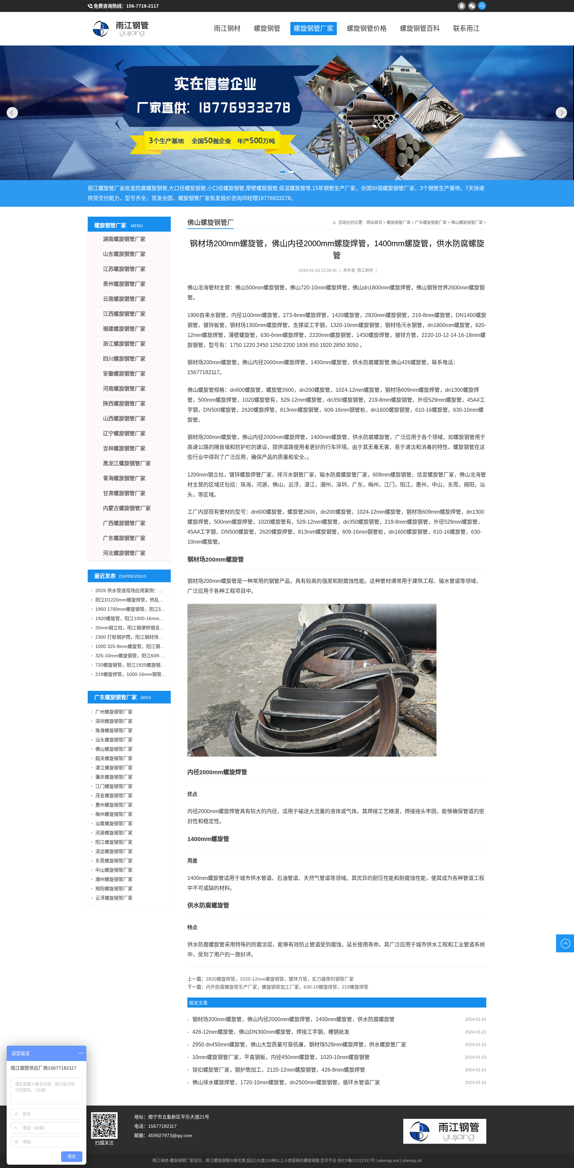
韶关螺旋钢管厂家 (114, 758)
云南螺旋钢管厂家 (124, 299)
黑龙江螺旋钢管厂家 (127, 463)
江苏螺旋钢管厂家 (124, 269)
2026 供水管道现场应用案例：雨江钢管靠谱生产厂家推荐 (154, 590)
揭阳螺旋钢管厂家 (114, 888)
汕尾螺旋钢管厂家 (114, 823)
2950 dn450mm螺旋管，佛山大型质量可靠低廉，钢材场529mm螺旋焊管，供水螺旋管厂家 (299, 1044)
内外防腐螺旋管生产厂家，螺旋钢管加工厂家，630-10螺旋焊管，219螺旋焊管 (287, 987)
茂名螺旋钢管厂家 (114, 795)
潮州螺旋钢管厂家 (114, 879)
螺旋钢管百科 (420, 28)
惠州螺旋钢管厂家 (114, 804)
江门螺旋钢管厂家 (114, 786)
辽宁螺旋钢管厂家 (124, 433)
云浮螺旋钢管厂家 (114, 898)
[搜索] (482, 5)
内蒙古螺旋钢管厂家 (127, 508)
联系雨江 (466, 28)
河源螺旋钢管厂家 (114, 832)
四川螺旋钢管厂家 (124, 359)
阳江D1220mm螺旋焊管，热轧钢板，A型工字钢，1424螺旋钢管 (162, 599)
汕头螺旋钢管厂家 (114, 739)
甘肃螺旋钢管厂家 (124, 493)
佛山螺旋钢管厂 (210, 222)
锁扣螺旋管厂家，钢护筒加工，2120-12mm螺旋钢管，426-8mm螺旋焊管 (278, 1070)
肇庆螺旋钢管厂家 (114, 777)
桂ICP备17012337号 (356, 1160)
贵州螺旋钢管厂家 (124, 284)
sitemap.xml (388, 1160)
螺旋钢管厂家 (314, 28)
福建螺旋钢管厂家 (124, 329)
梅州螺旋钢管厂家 (114, 814)
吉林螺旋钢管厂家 (124, 448)
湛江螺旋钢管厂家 (114, 767)
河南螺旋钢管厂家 (124, 388)
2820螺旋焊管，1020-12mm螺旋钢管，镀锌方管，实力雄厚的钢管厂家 (280, 979)
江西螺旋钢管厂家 (124, 314)
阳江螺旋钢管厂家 (114, 842)
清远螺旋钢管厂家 (114, 851)
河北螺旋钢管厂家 (124, 553)
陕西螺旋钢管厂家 (124, 403)
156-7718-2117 (142, 6)
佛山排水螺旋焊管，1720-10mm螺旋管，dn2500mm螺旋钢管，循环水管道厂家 (286, 1082)
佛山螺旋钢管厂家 (467, 222)
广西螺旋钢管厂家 (124, 523)
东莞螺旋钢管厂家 (114, 860)
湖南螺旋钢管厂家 (124, 239)
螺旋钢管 (267, 28)
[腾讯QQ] (461, 5)
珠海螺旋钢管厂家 (114, 730)
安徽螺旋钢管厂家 (124, 373)
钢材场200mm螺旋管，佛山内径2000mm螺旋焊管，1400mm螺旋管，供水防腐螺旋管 (293, 1019)
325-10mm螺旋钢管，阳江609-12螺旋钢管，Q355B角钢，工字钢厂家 (168, 655)
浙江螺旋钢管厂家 (124, 344)
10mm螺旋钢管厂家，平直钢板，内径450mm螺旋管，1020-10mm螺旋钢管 (281, 1057)
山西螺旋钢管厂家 (124, 418)
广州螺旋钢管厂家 (114, 711)
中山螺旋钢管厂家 (114, 870)
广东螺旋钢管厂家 (431, 222)
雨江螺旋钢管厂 (121, 29)
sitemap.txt (412, 1160)
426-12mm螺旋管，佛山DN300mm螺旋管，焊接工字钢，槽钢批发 (270, 1032)
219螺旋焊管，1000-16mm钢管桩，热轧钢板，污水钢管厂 (156, 674)
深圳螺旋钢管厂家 (114, 721)
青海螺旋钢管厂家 (124, 478)
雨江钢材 (227, 28)
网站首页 (374, 222)
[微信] (471, 5)
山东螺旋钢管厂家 (124, 254)
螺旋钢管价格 (367, 28)
